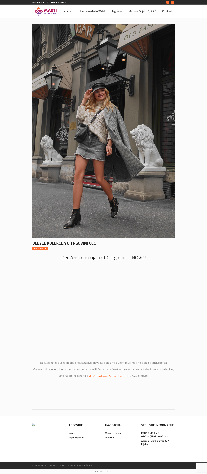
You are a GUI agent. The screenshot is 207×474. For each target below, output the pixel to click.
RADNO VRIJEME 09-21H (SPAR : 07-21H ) (154, 434)
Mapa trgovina (113, 433)
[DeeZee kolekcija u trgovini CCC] (103, 130)
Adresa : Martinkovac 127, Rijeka (155, 442)
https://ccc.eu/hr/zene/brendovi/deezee (107, 376)
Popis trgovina (76, 437)
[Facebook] (167, 2)
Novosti (73, 433)
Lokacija (109, 437)
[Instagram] (172, 2)
